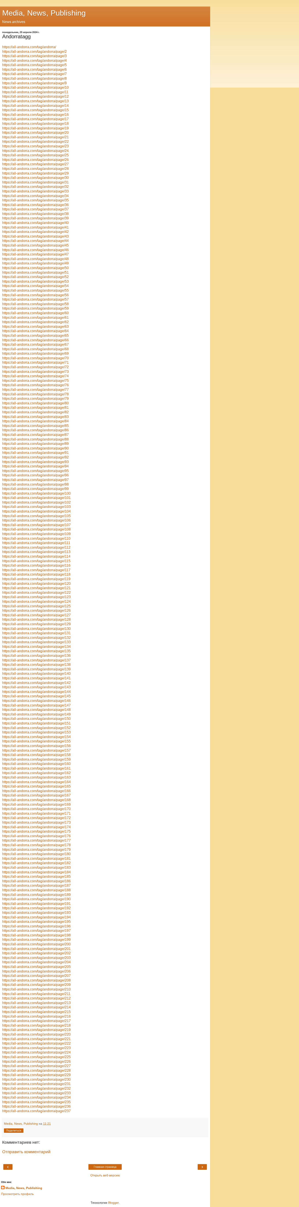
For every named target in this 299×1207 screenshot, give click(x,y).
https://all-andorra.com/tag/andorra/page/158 (36, 755)
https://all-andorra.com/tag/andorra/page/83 (35, 417)
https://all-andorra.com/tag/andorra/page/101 (36, 498)
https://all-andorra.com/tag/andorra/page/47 (35, 254)
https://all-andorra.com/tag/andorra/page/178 (36, 845)
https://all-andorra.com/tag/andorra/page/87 (35, 435)
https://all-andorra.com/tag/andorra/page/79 (35, 398)
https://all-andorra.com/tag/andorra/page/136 (36, 655)
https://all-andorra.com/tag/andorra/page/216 (36, 1016)
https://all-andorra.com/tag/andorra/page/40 (35, 223)
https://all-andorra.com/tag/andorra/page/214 (36, 1007)
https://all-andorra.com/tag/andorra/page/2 (34, 51)
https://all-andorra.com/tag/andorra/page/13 (35, 101)
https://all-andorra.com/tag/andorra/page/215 (36, 1012)
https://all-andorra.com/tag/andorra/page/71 (35, 362)
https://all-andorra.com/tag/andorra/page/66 (35, 340)
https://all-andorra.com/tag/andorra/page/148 (36, 710)
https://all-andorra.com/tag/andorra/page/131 (36, 633)
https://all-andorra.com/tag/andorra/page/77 (35, 389)
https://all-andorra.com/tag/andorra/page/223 (36, 1048)
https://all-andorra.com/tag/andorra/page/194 (36, 917)
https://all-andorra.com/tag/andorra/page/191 (36, 904)
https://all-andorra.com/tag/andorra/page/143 (36, 687)
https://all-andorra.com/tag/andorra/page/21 (35, 137)
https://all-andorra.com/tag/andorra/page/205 (36, 967)
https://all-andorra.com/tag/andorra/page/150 (36, 719)
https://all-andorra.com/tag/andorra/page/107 (36, 525)
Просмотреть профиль (17, 1194)
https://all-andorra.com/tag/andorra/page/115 (36, 561)
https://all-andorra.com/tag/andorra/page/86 (35, 430)
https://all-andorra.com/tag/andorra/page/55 (35, 290)
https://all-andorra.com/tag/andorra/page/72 (35, 367)
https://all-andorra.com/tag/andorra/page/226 (36, 1061)
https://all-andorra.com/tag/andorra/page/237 (36, 1111)
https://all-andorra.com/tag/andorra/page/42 (35, 232)
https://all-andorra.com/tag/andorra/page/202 (36, 953)
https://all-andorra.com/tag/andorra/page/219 (36, 1030)
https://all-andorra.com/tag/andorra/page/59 (35, 308)
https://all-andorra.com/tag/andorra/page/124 (36, 601)
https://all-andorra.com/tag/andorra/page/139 (36, 669)
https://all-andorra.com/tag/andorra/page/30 (35, 178)
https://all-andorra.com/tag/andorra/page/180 (36, 854)
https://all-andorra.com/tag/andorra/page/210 (36, 989)
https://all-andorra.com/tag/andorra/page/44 (35, 241)
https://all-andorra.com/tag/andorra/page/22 (35, 141)
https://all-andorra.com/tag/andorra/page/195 (36, 921)
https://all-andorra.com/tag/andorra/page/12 (35, 96)
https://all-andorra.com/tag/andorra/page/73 (35, 372)
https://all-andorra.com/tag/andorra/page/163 (36, 777)
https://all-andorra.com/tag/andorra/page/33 (35, 191)
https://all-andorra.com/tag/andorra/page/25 (35, 155)
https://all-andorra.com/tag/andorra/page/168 (36, 800)
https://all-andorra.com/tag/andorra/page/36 (35, 205)
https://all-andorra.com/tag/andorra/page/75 (35, 380)
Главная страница (105, 1166)
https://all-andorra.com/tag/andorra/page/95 (35, 471)
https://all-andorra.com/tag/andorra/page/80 (35, 403)
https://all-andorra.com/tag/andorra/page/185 (36, 876)
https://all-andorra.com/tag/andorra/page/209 (36, 985)
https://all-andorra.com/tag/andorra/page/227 (36, 1066)
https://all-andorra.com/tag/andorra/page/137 (36, 660)
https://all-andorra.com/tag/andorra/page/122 (36, 592)
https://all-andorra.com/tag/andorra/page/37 (35, 209)
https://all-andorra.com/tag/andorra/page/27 (35, 164)
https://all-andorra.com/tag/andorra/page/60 (35, 313)
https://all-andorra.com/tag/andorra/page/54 (35, 286)
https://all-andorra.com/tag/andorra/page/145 (36, 696)
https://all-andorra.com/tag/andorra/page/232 (36, 1088)
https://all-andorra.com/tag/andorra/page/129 (36, 624)
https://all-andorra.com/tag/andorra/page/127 (36, 615)
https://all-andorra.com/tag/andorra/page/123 (36, 597)
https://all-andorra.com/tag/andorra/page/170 (36, 809)
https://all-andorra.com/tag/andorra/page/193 (36, 913)
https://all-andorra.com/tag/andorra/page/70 (35, 358)
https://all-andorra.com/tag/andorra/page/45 (35, 245)
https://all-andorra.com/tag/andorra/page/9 (34, 83)
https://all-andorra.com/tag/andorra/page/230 (36, 1079)
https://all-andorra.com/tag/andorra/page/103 (36, 507)
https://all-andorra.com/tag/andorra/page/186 (36, 881)
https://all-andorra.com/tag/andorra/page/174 (36, 827)
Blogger (113, 1202)
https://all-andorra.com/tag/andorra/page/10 (35, 87)
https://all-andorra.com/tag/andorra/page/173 (36, 822)
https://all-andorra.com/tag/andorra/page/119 (36, 579)
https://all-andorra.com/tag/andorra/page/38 (35, 214)
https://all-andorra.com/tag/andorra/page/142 (36, 683)
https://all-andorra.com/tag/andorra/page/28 (35, 169)
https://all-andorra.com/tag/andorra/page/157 (36, 750)
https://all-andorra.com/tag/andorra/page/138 (36, 664)
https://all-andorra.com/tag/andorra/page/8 (34, 78)
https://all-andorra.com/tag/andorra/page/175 (36, 831)
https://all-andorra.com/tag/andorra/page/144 (36, 692)
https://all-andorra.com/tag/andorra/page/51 (35, 272)
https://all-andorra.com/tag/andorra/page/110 (36, 538)
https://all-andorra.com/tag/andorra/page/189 (36, 895)
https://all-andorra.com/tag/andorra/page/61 (35, 317)
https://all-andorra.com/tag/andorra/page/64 (35, 331)
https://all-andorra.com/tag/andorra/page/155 (36, 741)
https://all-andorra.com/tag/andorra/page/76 (35, 385)
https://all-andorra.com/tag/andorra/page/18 (35, 123)
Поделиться (13, 1130)
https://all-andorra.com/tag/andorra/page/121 (36, 588)
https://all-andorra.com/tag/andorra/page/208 (36, 980)
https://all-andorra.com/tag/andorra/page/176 (36, 836)
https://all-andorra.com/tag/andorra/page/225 (36, 1057)
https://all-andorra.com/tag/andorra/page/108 (36, 529)
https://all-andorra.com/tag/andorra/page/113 (36, 552)
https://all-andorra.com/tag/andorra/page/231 (36, 1084)
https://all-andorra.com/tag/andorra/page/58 (35, 304)
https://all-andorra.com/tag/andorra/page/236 (36, 1106)
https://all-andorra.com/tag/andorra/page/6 (34, 69)
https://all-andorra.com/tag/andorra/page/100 (36, 493)
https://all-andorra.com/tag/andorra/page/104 (36, 511)
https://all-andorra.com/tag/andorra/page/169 (36, 804)
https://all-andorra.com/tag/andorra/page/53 (35, 281)
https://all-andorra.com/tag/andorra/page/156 (36, 746)
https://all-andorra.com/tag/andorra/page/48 (35, 259)
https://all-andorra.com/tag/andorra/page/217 (36, 1021)
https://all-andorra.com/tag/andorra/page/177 (36, 840)
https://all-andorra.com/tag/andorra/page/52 (35, 277)
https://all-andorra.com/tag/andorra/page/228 (36, 1070)
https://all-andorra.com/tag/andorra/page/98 (35, 484)
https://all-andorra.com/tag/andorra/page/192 (36, 908)
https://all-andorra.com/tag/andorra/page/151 (36, 723)
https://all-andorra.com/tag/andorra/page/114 (36, 556)
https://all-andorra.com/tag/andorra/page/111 (36, 543)
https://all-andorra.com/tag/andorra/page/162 (36, 773)
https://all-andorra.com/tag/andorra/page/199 (36, 939)
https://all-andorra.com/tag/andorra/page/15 (35, 110)
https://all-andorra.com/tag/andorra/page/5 (34, 65)
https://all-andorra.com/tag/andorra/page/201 (36, 949)
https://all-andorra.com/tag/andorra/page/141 (36, 678)
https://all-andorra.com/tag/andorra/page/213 (36, 1003)
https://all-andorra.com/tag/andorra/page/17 (35, 119)
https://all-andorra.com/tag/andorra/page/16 (35, 114)
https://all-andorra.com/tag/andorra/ (29, 47)
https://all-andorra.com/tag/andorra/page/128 (36, 619)
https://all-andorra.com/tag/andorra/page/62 (35, 322)
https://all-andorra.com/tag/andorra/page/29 (35, 173)
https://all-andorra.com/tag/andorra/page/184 (36, 872)
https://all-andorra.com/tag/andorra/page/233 (36, 1093)
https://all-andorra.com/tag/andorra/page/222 (36, 1043)
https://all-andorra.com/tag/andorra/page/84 (35, 421)
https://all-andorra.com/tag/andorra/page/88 (35, 439)
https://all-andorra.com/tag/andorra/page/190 (36, 899)
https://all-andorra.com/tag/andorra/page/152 (36, 728)
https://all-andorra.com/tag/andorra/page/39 (35, 218)
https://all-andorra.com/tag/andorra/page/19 (35, 128)
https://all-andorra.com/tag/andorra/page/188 (36, 890)
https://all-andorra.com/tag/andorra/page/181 (36, 858)
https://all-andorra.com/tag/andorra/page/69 (35, 353)
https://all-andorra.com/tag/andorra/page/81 (35, 407)
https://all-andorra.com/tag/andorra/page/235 (36, 1102)
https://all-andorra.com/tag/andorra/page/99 (35, 489)
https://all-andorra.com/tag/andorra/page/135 (36, 651)
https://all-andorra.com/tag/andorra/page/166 (36, 791)
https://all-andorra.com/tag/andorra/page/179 (36, 849)
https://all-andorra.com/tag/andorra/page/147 (36, 705)
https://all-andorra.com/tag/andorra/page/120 (36, 583)
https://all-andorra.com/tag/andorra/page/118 (36, 574)
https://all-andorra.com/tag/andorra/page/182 (36, 863)
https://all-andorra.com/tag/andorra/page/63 (35, 326)
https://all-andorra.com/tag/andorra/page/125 (36, 606)
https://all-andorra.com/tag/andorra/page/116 (36, 565)
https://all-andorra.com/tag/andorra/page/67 (35, 344)
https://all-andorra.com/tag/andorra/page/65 (35, 335)
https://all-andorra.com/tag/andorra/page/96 (35, 475)
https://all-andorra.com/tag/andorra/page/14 (35, 105)
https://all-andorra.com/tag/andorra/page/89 (35, 444)
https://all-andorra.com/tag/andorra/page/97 (35, 480)
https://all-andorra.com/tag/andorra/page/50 (35, 268)
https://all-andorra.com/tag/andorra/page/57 (35, 299)
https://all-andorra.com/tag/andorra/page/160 (36, 764)
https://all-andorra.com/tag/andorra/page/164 (36, 782)
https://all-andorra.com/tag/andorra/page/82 (35, 412)
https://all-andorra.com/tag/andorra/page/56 (35, 295)
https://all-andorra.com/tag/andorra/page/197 (36, 930)
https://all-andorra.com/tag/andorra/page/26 (35, 160)
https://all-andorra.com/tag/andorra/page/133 (36, 642)
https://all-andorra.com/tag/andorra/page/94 (35, 466)
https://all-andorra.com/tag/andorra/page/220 (36, 1034)
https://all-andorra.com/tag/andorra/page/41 (35, 227)
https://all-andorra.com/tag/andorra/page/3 (34, 56)
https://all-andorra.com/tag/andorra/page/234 (36, 1097)
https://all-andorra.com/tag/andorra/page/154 (36, 737)
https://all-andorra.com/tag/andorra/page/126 (36, 610)
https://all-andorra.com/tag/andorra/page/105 (36, 516)
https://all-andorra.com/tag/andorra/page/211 (36, 994)
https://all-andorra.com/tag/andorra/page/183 (36, 867)
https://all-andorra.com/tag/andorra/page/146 (36, 701)
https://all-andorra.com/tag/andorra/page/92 (35, 457)
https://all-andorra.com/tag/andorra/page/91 (35, 453)
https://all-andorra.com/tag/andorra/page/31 (35, 182)
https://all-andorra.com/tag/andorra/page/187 (36, 885)
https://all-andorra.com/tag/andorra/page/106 (36, 520)
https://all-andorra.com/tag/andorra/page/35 (35, 200)
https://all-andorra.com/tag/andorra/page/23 (35, 146)
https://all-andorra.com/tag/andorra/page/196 (36, 926)
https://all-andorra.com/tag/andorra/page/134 (36, 646)
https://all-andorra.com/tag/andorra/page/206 (36, 971)
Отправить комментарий (26, 1151)
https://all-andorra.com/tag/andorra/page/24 (35, 151)
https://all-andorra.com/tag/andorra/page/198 (36, 935)
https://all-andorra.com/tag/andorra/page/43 (35, 236)
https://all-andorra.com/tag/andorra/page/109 (36, 534)
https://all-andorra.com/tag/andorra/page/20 (35, 132)
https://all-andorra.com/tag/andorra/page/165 (36, 786)
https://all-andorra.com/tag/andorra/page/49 (35, 263)
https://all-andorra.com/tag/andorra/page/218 (36, 1025)
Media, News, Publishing (44, 13)
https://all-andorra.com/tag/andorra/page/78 (35, 394)
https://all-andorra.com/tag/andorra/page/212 (36, 998)
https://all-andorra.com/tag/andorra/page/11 (35, 92)
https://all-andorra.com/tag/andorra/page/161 (36, 768)
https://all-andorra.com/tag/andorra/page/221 (36, 1039)
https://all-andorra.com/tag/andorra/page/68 (35, 349)
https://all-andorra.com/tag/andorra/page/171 (36, 813)
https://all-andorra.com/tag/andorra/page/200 (36, 944)
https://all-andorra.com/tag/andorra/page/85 (35, 426)
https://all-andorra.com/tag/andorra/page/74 (35, 376)
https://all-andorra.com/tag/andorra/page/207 (36, 976)
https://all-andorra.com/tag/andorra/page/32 (35, 187)
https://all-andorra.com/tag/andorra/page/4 (34, 60)
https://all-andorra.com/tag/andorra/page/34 (35, 196)
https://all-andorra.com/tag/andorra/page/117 (36, 570)
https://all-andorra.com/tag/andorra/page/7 (34, 74)
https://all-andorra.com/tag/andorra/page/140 (36, 673)
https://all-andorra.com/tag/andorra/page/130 (36, 629)
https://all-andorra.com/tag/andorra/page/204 (36, 962)
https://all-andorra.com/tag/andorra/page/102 (36, 502)
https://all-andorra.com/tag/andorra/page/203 (36, 958)
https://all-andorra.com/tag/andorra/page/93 (35, 462)
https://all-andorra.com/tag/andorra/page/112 (36, 547)
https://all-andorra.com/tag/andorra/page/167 (36, 795)
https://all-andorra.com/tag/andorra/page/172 (36, 818)
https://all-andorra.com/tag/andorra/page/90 (35, 448)
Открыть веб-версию (105, 1175)
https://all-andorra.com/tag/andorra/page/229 (36, 1075)
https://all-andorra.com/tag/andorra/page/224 (36, 1052)
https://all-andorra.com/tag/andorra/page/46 (35, 250)
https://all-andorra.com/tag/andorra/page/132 (36, 638)
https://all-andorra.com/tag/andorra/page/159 (36, 759)
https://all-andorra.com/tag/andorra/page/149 (36, 714)
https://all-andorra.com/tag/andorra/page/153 (36, 732)
